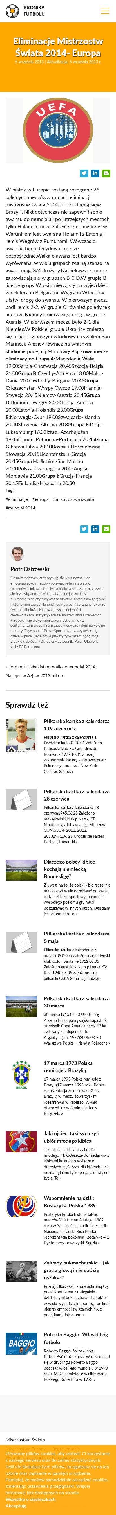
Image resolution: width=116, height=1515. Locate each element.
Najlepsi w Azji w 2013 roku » (35, 675)
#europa (40, 499)
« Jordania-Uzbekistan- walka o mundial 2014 (50, 667)
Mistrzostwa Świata (25, 1440)
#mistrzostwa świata (73, 499)
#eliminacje (17, 499)
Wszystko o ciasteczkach (30, 1499)
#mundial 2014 (20, 508)
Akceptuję (16, 1506)
